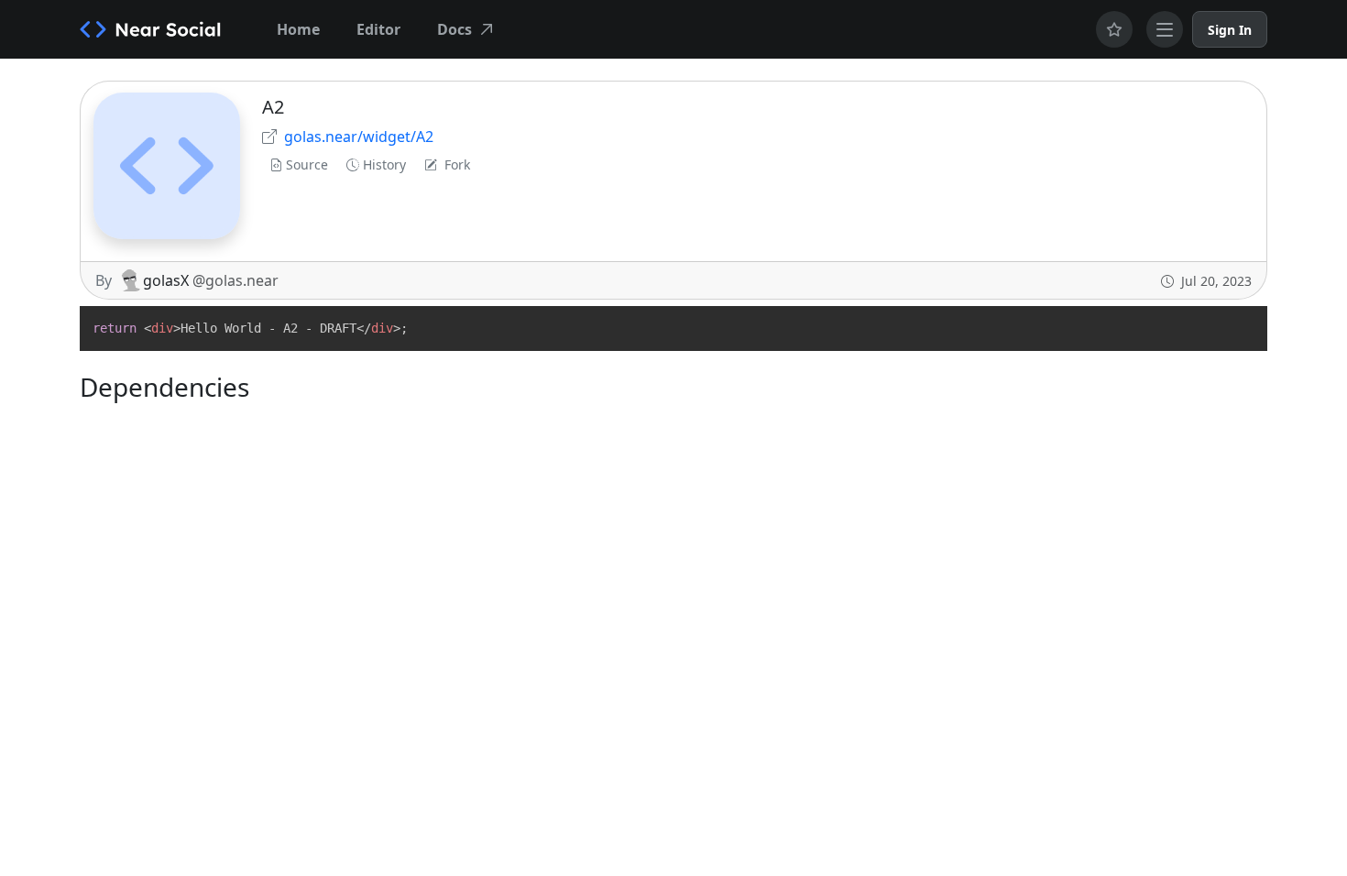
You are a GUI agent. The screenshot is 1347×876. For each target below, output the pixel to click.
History (384, 164)
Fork (457, 164)
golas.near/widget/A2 (358, 136)
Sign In (1230, 29)
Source (307, 164)
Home (298, 29)
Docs (454, 29)
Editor (378, 29)
